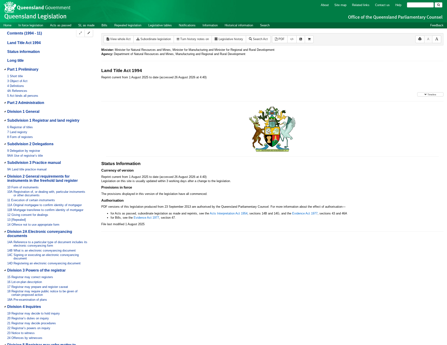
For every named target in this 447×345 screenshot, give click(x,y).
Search (265, 25)
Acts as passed (60, 25)
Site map (340, 5)
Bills (104, 25)
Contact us (382, 5)
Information (210, 25)
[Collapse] (89, 33)
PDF (281, 39)
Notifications (187, 25)
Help (398, 5)
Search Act (260, 39)
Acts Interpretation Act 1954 (228, 213)
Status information (23, 52)
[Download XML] (292, 39)
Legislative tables (160, 25)
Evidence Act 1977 (305, 213)
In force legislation (30, 25)
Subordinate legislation (155, 39)
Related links (360, 5)
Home (7, 25)
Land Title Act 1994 (24, 43)
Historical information (239, 25)
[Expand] (80, 33)
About (325, 5)
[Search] (438, 4)
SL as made (86, 25)
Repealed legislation (127, 25)
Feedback (437, 25)
